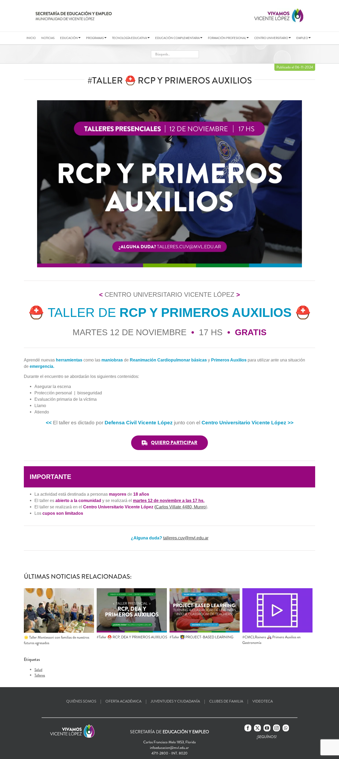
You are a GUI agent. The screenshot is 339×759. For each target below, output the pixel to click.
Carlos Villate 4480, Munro (181, 507)
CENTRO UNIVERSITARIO (271, 38)
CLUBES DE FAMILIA (226, 701)
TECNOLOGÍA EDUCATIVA (130, 38)
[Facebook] (247, 728)
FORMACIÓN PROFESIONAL (227, 38)
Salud (38, 669)
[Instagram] (276, 728)
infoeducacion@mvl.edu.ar (169, 747)
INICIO (31, 38)
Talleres (39, 675)
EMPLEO (302, 38)
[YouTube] (267, 728)
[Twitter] (257, 728)
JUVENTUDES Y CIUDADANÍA (175, 701)
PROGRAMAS (95, 38)
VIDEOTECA (262, 701)
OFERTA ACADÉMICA (123, 701)
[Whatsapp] (286, 728)
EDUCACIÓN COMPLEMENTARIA (177, 38)
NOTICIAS (48, 38)
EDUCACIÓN (69, 38)
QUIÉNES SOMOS (81, 701)
